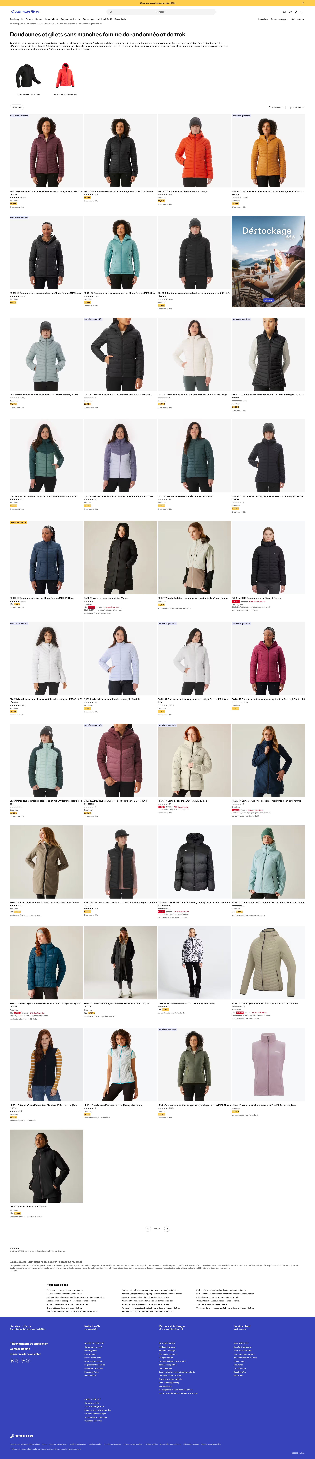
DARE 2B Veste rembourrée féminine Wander (106, 598)
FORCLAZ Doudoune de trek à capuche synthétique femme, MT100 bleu (120, 293)
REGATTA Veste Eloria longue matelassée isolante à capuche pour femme (117, 1005)
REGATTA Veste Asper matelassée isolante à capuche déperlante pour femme (45, 1005)
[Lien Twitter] (17, 1361)
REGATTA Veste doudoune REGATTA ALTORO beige (183, 801)
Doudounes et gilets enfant (65, 94)
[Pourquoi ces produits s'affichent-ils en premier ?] (269, 107)
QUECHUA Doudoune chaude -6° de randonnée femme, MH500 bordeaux (115, 802)
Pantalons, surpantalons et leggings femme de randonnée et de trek (152, 1294)
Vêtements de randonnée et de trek (212, 1304)
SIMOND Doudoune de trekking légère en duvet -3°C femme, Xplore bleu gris (46, 802)
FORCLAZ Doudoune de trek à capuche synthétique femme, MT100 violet (268, 699)
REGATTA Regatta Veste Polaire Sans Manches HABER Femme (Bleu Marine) (43, 1106)
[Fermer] (303, 3)
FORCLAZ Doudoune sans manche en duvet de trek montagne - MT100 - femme (268, 396)
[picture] (46, 150)
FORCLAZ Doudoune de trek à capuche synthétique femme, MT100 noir (45, 293)
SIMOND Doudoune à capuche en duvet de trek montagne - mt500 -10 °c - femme (194, 294)
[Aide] (290, 12)
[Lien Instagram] (28, 1361)
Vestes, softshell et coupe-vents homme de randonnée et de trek (225, 1308)
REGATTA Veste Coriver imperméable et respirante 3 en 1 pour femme (266, 801)
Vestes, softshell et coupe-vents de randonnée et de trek (72, 1301)
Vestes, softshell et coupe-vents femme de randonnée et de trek (150, 1290)
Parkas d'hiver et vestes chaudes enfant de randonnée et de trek (225, 1294)
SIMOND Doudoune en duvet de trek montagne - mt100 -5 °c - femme (118, 191)
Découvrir (268, 300)
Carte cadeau (297, 19)
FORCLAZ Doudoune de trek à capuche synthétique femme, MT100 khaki (194, 1105)
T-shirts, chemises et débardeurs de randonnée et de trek (72, 1311)
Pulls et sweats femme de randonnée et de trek (67, 1304)
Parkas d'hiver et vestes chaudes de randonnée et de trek (222, 1290)
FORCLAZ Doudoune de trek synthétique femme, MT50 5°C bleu (42, 598)
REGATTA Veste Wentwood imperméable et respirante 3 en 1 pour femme (268, 902)
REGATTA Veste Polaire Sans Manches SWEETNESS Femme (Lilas (264, 1105)
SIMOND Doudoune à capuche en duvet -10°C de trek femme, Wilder (44, 394)
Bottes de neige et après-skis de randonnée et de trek (145, 1304)
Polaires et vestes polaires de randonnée (65, 1290)
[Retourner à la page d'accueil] (25, 11)
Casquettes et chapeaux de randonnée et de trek (218, 1301)
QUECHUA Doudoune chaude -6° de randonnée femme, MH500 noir (117, 394)
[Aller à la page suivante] (167, 1229)
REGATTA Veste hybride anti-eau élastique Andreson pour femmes (265, 1003)
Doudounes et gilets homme (28, 94)
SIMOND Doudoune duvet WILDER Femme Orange (182, 191)
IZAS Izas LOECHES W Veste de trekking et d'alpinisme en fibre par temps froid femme (194, 904)
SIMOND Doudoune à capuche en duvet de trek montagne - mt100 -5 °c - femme (46, 193)
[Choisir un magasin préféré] (284, 12)
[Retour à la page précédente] (148, 1229)
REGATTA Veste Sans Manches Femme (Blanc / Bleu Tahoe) (113, 1105)
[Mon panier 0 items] (302, 12)
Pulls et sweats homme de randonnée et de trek (217, 1297)
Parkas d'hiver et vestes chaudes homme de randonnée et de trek (151, 1308)
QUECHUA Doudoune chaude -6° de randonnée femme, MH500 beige (192, 394)
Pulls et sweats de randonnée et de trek (64, 1294)
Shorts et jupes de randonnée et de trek (64, 1308)
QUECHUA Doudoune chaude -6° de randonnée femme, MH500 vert (43, 496)
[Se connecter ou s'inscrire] (296, 12)
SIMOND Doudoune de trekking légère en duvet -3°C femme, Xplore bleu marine (268, 498)
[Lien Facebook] (12, 1361)
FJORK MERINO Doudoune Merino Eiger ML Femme (256, 598)
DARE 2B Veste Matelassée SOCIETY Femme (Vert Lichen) (186, 1003)
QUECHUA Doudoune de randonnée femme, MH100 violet (112, 699)
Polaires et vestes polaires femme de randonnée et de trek (147, 1301)
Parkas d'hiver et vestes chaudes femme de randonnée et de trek (76, 1297)
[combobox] (296, 107)
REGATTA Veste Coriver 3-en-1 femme (28, 1206)
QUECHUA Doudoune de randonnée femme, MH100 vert (185, 496)
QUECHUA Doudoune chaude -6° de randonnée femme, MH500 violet (118, 496)
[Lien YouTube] (23, 1361)
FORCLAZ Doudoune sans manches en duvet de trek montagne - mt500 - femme (120, 904)
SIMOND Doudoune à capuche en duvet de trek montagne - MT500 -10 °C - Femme (46, 700)
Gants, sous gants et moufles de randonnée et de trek (145, 1297)
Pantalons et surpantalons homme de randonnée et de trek (148, 1311)
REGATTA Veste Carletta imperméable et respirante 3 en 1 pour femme (193, 598)
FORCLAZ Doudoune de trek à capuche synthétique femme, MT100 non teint (194, 700)
